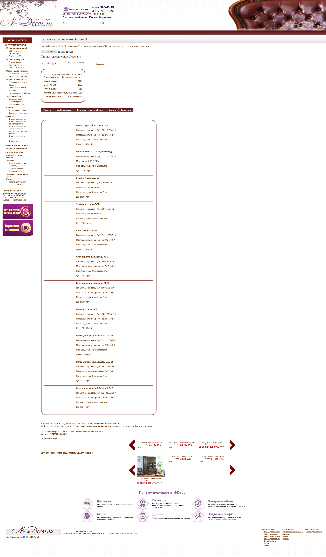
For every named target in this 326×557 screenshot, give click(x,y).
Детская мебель (270, 541)
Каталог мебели (17, 40)
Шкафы (266, 546)
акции (120, 517)
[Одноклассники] (64, 51)
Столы (266, 543)
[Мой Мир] (67, 51)
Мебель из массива (312, 529)
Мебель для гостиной (272, 532)
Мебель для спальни (272, 539)
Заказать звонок (78, 9)
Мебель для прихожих (272, 536)
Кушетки (286, 536)
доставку (127, 504)
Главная (44, 46)
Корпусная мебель (269, 529)
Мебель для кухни (270, 534)
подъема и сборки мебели (225, 519)
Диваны (286, 534)
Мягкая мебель (287, 529)
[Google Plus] (72, 51)
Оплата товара (158, 518)
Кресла (286, 539)
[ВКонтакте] (59, 51)
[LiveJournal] (69, 51)
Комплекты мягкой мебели (293, 532)
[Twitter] (61, 51)
